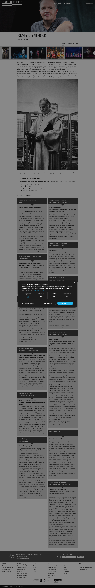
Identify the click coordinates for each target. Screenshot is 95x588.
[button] (28, 303)
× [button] (74, 282)
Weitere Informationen (38, 290)
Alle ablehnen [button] (48, 303)
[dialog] (47, 294)
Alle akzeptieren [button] (65, 303)
